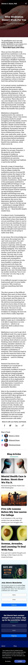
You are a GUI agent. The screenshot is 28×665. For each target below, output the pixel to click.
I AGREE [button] (20, 661)
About (3, 646)
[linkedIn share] (16, 426)
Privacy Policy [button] (8, 657)
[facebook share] (4, 426)
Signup (14, 605)
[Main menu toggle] (25, 3)
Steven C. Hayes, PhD (9, 4)
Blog (15, 646)
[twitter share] (10, 426)
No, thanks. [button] (8, 661)
